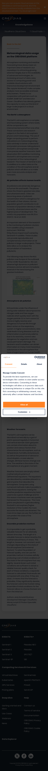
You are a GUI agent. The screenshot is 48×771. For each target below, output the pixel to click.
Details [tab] (24, 364)
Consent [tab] (8, 364)
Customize (22, 412)
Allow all (24, 405)
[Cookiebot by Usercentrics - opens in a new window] (34, 357)
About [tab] (39, 364)
